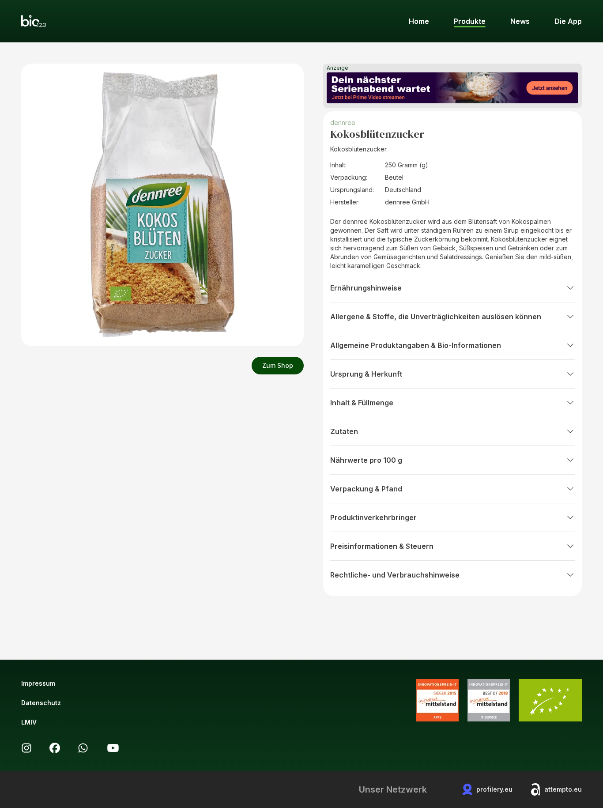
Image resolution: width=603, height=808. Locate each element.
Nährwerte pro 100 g (366, 460)
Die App (568, 21)
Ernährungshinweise (366, 287)
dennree (342, 122)
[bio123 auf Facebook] (54, 748)
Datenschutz (41, 702)
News (520, 21)
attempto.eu (563, 789)
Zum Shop (277, 365)
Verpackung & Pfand (366, 488)
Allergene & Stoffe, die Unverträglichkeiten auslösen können (435, 316)
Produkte (470, 21)
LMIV (29, 722)
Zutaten (344, 431)
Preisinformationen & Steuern (381, 546)
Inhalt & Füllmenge (361, 402)
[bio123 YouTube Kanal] (113, 748)
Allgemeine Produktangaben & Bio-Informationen (415, 345)
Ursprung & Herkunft (366, 374)
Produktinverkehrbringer (373, 517)
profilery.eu (494, 789)
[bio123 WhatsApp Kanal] (83, 748)
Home (419, 21)
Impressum (38, 683)
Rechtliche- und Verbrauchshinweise (395, 574)
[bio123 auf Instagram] (26, 748)
